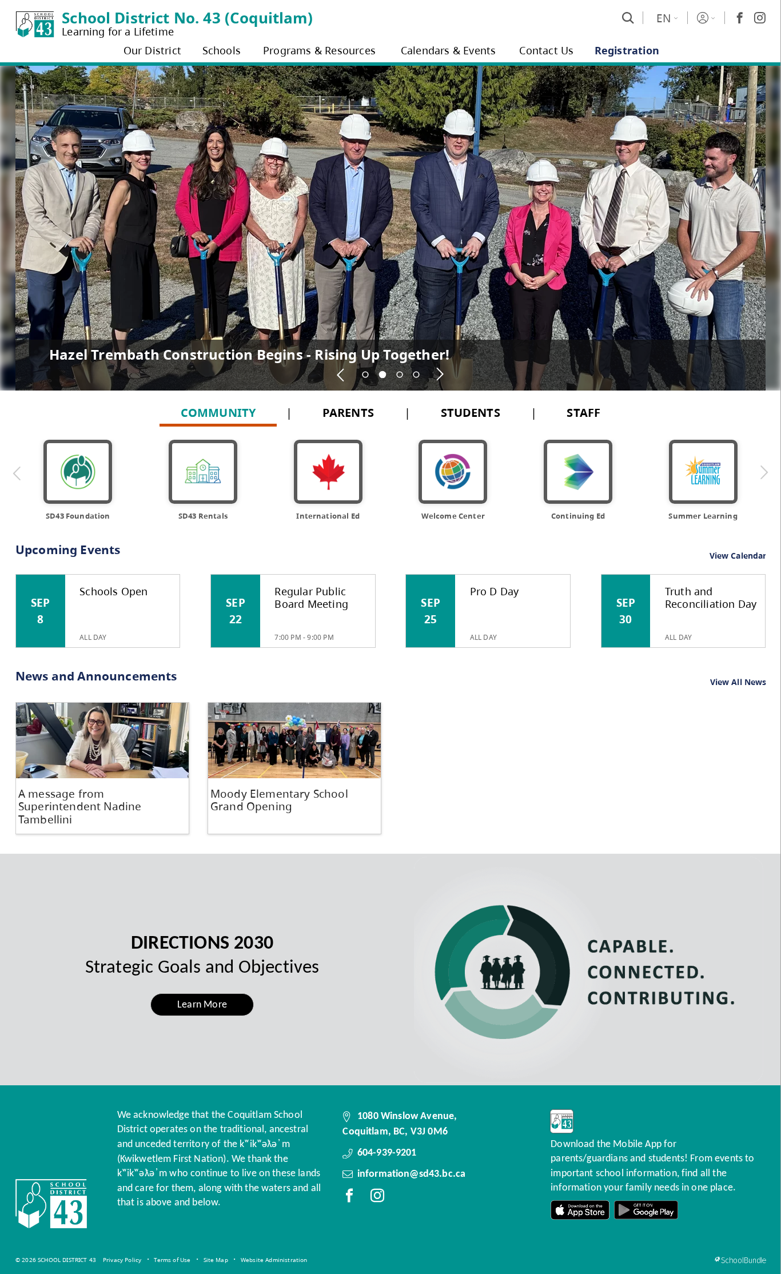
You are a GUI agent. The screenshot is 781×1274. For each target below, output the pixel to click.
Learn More (202, 1005)
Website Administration (274, 1260)
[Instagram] (760, 17)
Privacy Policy (122, 1260)
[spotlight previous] (341, 374)
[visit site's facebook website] (349, 1198)
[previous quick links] (17, 473)
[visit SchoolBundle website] (740, 1260)
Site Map (216, 1260)
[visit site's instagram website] (377, 1198)
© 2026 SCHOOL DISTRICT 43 (55, 1260)
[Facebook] (740, 17)
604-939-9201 (387, 1153)
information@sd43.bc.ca (411, 1174)
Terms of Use (172, 1260)
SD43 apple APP (580, 1210)
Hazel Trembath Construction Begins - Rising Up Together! (249, 354)
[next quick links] (764, 473)
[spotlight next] (440, 374)
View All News (738, 682)
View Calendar (738, 555)
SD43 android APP (646, 1210)
